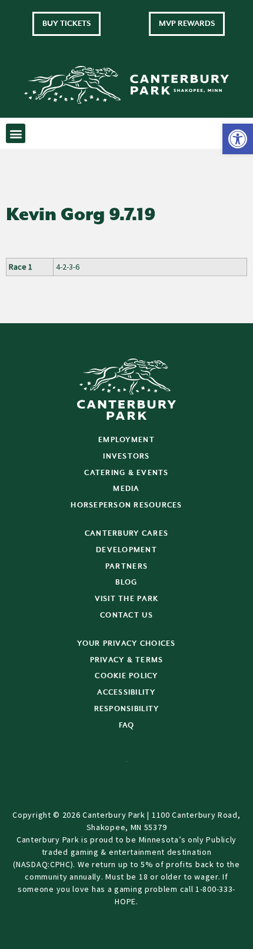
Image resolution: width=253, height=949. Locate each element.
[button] (237, 139)
